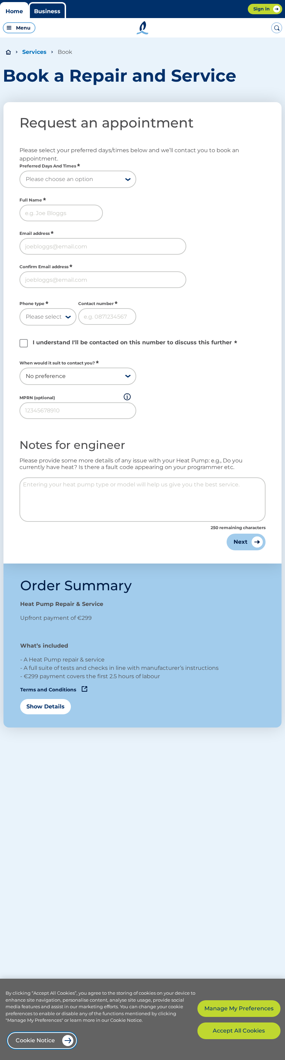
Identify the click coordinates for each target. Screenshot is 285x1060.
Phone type (31, 303)
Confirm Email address (43, 266)
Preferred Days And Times (47, 166)
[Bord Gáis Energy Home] (142, 27)
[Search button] (276, 27)
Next (240, 542)
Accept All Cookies (239, 1030)
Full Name (30, 200)
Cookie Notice (35, 1040)
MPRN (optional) (37, 397)
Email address (34, 233)
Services (34, 52)
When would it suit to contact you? (57, 363)
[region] (142, 1019)
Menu (23, 28)
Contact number (96, 303)
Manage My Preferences (239, 1008)
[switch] (69, 27)
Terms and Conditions (48, 690)
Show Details (45, 706)
